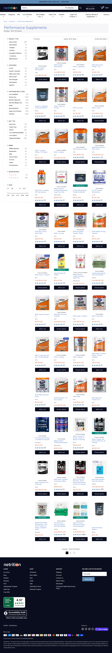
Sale (31, 583)
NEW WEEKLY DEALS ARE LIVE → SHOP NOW (54, 2)
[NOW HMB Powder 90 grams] (42, 385)
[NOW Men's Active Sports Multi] (42, 220)
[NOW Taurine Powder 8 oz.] (42, 302)
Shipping (58, 572)
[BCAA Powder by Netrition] (99, 509)
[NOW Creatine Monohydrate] (61, 53)
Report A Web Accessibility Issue (16, 618)
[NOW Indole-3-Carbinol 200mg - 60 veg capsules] (99, 344)
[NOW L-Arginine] (80, 344)
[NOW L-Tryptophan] (80, 53)
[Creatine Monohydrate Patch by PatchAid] (99, 261)
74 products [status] (37, 39)
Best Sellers (33, 575)
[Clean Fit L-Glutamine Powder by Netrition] (42, 94)
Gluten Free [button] (52, 14)
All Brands (33, 572)
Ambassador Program (10, 586)
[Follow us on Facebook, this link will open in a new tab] (82, 629)
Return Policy (60, 581)
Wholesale (59, 583)
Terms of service (16, 638)
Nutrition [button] (61, 14)
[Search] (80, 8)
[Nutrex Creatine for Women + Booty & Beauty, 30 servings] (80, 424)
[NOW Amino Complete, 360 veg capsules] (42, 177)
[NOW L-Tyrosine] (61, 220)
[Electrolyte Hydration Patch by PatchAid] (99, 467)
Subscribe (88, 579)
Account (59, 575)
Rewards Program (35, 589)
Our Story (7, 572)
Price (10, 185)
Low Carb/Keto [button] (27, 14)
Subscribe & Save (35, 586)
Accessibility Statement (27, 638)
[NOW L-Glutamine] (99, 302)
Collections (12, 21)
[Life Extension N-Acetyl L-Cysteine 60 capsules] (42, 424)
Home (5, 21)
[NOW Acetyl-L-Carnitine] (42, 261)
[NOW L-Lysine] (99, 94)
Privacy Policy (7, 638)
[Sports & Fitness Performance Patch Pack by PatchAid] (80, 509)
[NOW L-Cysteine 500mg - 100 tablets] (42, 135)
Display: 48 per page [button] (70, 39)
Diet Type (12, 121)
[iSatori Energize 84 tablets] (61, 261)
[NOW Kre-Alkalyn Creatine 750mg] (80, 220)
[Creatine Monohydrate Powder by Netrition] (80, 177)
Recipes (6, 578)
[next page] (74, 553)
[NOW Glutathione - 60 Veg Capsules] (61, 385)
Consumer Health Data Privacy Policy (66, 587)
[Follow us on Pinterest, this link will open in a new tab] (89, 629)
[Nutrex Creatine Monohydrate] (42, 53)
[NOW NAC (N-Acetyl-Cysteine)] (61, 302)
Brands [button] (2, 14)
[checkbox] (17, 42)
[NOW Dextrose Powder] (80, 135)
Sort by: (100, 39)
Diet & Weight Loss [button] (40, 15)
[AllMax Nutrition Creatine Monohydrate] (61, 424)
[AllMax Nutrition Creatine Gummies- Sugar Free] (80, 261)
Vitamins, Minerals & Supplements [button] (91, 15)
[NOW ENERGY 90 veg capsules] (99, 220)
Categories (11, 14)
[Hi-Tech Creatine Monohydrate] (99, 177)
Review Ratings (14, 171)
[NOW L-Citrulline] (61, 135)
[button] (104, 7)
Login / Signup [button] (90, 7)
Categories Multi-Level (17, 91)
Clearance (106, 14)
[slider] (8, 193)
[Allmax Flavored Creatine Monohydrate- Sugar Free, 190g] (61, 177)
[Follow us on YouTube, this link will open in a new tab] (92, 629)
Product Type (13, 39)
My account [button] (90, 9)
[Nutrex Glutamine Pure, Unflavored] (42, 467)
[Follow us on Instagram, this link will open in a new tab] (86, 629)
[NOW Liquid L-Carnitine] (80, 302)
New (18, 14)
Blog (5, 575)
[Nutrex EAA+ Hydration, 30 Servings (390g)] (61, 467)
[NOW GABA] (80, 385)
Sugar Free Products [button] (73, 15)
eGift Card (7, 589)
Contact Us (59, 578)
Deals (31, 581)
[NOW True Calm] (80, 94)
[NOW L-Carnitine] (61, 344)
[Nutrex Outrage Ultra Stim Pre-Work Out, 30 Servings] (99, 424)
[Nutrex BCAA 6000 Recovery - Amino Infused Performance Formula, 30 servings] (80, 467)
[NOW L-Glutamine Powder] (61, 94)
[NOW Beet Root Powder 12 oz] (99, 385)
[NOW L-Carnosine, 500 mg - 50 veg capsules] (42, 344)
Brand (11, 145)
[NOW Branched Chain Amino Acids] (99, 135)
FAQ (5, 583)
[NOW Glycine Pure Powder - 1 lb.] (99, 53)
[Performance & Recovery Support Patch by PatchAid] (61, 509)
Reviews (6, 581)
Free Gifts (7, 592)
